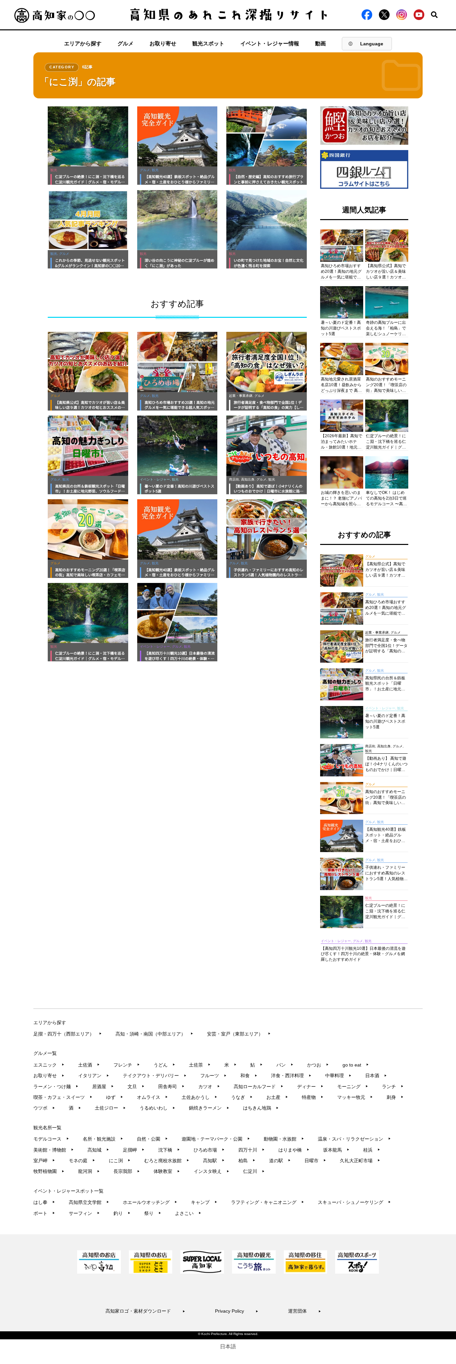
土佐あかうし (199, 1097)
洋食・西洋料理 (291, 1075)
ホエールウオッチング (150, 1202)
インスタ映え (211, 1171)
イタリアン (93, 1075)
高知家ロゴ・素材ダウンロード (145, 1311)
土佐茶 (200, 1065)
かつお (318, 1065)
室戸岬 (44, 1160)
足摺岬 (134, 1150)
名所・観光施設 (103, 1139)
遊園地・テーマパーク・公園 (216, 1139)
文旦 (136, 1086)
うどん (164, 1065)
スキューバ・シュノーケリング (354, 1202)
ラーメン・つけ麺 (55, 1086)
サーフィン (84, 1213)
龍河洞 (89, 1171)
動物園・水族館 (284, 1139)
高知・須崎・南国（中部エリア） (154, 1034)
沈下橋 (169, 1150)
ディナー (310, 1086)
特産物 (312, 1097)
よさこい (188, 1213)
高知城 (98, 1150)
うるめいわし (157, 1108)
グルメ (126, 43)
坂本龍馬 (336, 1150)
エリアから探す (82, 43)
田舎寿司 (171, 1086)
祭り (152, 1213)
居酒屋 (103, 1086)
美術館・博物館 (53, 1150)
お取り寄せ (163, 43)
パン (284, 1065)
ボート (44, 1213)
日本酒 (376, 1075)
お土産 (277, 1097)
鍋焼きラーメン (209, 1108)
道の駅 (280, 1160)
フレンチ (126, 1065)
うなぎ (242, 1097)
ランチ (393, 1086)
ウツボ (44, 1108)
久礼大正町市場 (360, 1160)
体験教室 (167, 1171)
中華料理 (338, 1075)
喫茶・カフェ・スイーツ (62, 1097)
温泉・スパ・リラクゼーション (354, 1139)
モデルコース (51, 1139)
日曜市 (315, 1160)
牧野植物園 (48, 1171)
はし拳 (44, 1202)
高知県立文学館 (89, 1202)
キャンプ (204, 1202)
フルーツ (213, 1075)
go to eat (356, 1065)
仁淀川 (254, 1171)
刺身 (395, 1097)
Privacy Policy (236, 1311)
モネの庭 (82, 1160)
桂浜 (371, 1150)
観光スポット (208, 43)
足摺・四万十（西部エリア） (67, 1034)
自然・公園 (152, 1139)
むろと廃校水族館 (166, 1160)
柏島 (246, 1160)
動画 (320, 43)
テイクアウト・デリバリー (155, 1075)
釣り (122, 1213)
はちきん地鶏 (261, 1108)
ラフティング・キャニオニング (267, 1202)
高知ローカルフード (258, 1086)
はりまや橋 (293, 1150)
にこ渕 (120, 1160)
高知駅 (214, 1160)
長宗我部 (126, 1171)
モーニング (352, 1086)
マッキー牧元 (355, 1097)
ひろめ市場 (209, 1150)
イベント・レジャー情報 (269, 43)
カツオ (209, 1086)
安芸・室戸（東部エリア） (239, 1034)
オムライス (152, 1097)
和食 (248, 1075)
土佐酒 (89, 1065)
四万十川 (251, 1150)
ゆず (114, 1097)
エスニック (48, 1065)
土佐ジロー (110, 1108)
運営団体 (304, 1311)
